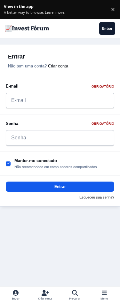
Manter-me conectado (35, 160)
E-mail (60, 86)
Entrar (60, 186)
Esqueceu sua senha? (96, 197)
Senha (60, 123)
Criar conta (58, 66)
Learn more (10, 9)
